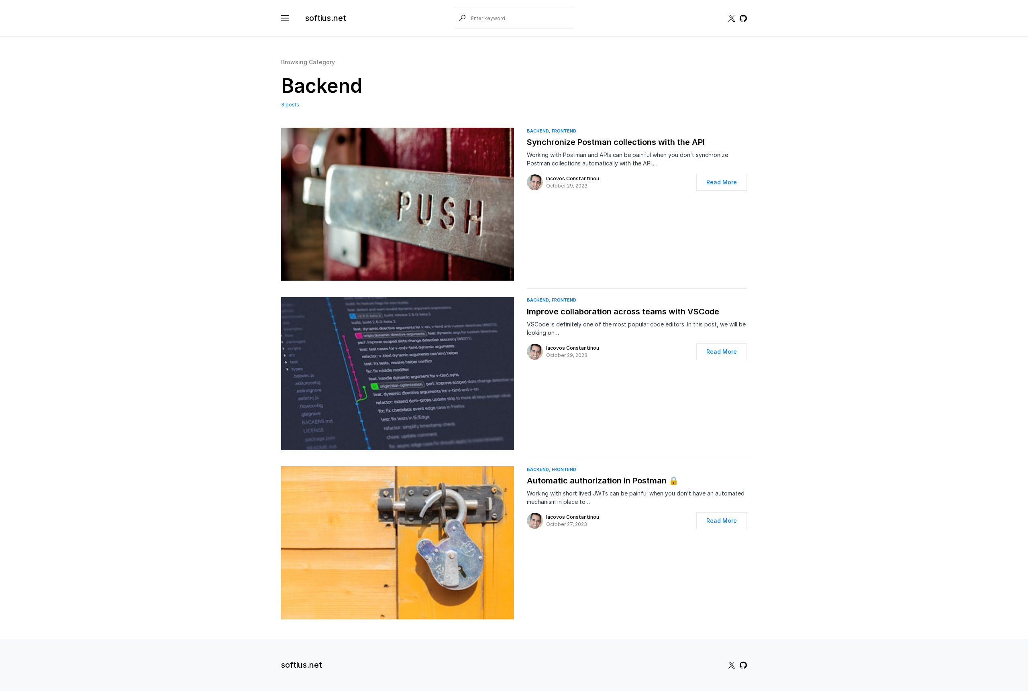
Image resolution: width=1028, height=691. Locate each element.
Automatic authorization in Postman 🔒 (603, 480)
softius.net (325, 18)
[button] (285, 18)
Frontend (564, 131)
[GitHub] (743, 18)
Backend (538, 131)
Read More (721, 182)
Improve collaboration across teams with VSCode (623, 311)
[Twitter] (731, 18)
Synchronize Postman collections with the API (616, 142)
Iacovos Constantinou (572, 178)
